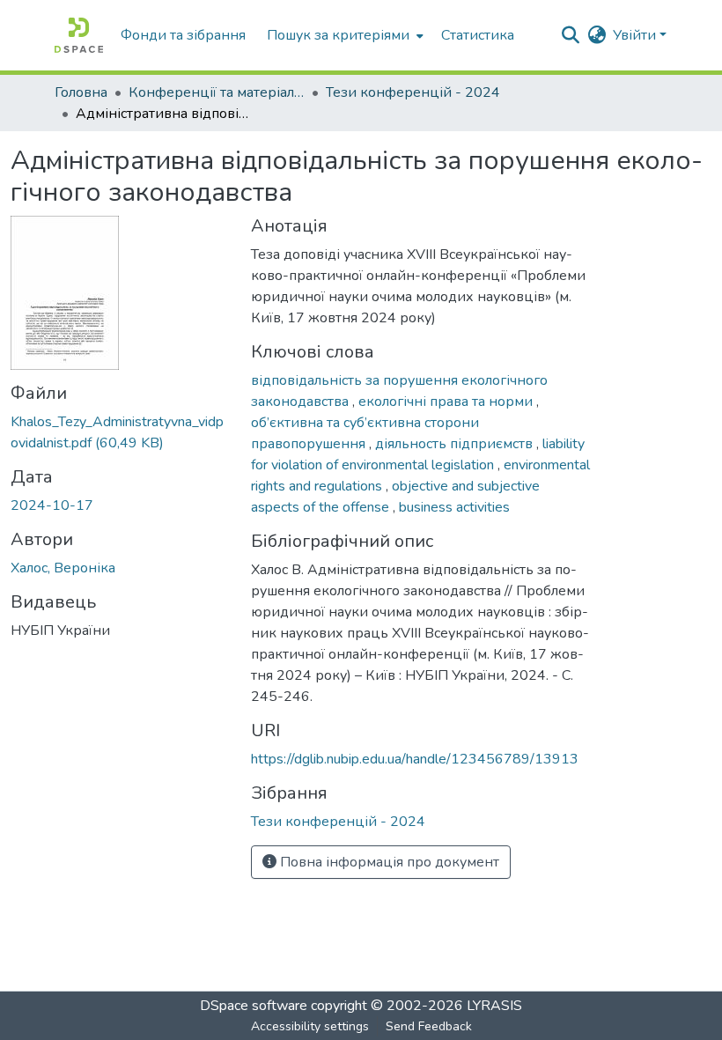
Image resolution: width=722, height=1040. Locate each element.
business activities (454, 507)
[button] (79, 35)
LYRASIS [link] (494, 1005)
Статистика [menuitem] (477, 35)
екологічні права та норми (447, 401)
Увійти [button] (636, 35)
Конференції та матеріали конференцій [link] (217, 92)
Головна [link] (81, 92)
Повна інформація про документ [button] (387, 862)
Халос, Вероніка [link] (63, 568)
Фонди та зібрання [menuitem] (183, 35)
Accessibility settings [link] (310, 1026)
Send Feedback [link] (429, 1026)
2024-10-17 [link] (52, 505)
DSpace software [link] (253, 1005)
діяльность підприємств (455, 444)
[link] (120, 432)
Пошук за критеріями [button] (338, 35)
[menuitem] (343, 35)
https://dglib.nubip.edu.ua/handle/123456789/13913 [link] (414, 759)
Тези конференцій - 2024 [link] (413, 92)
